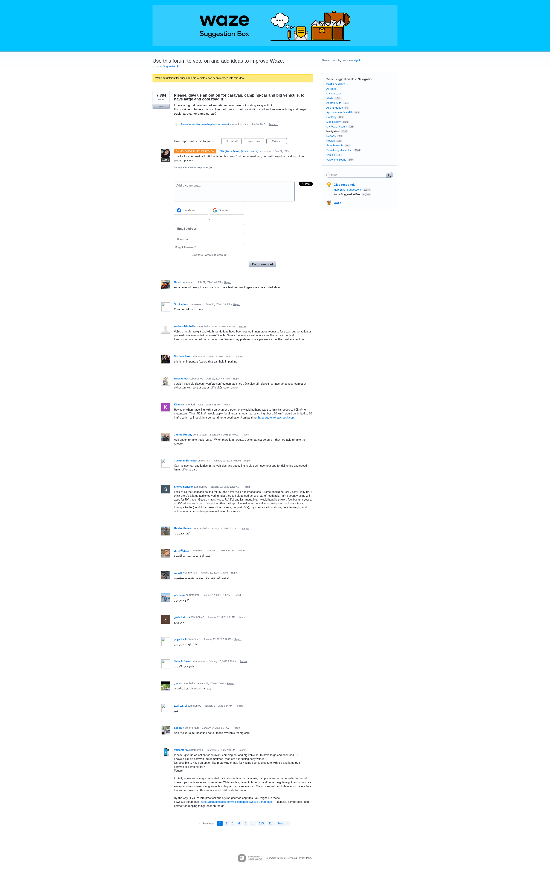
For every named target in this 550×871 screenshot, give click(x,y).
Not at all (234, 142)
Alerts (329, 98)
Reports (331, 136)
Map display (333, 121)
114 (271, 823)
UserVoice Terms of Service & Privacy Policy (289, 858)
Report (227, 282)
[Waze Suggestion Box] (275, 25)
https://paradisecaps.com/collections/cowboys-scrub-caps (236, 801)
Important (256, 142)
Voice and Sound (336, 159)
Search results (334, 145)
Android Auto (333, 103)
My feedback (333, 93)
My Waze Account (336, 126)
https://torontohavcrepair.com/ (276, 417)
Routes (330, 140)
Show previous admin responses (193, 167)
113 (261, 823)
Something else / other (339, 150)
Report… (273, 124)
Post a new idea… (337, 84)
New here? (208, 254)
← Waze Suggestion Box (167, 66)
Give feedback (344, 184)
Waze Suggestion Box (341, 79)
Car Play (331, 117)
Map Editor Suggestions (348, 189)
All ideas (331, 88)
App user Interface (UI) (339, 112)
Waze (337, 203)
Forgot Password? (186, 247)
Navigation (366, 79)
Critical (279, 142)
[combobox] (357, 174)
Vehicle (330, 154)
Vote (161, 106)
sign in (357, 60)
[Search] (389, 175)
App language (334, 107)
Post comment (262, 264)
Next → (283, 823)
